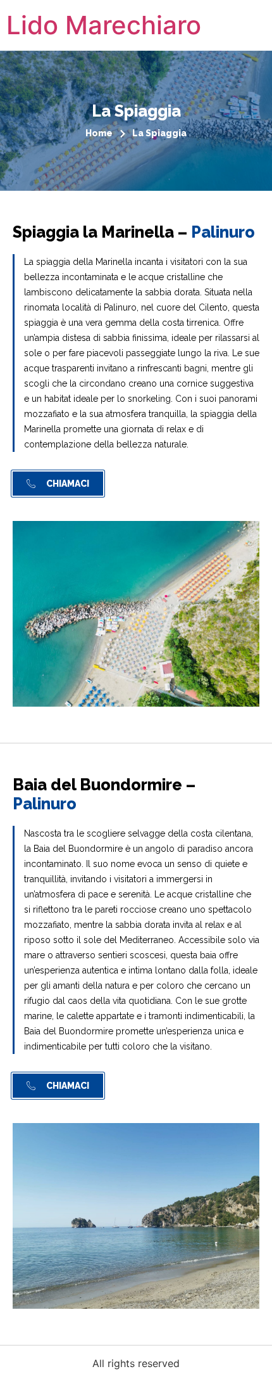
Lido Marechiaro (103, 25)
